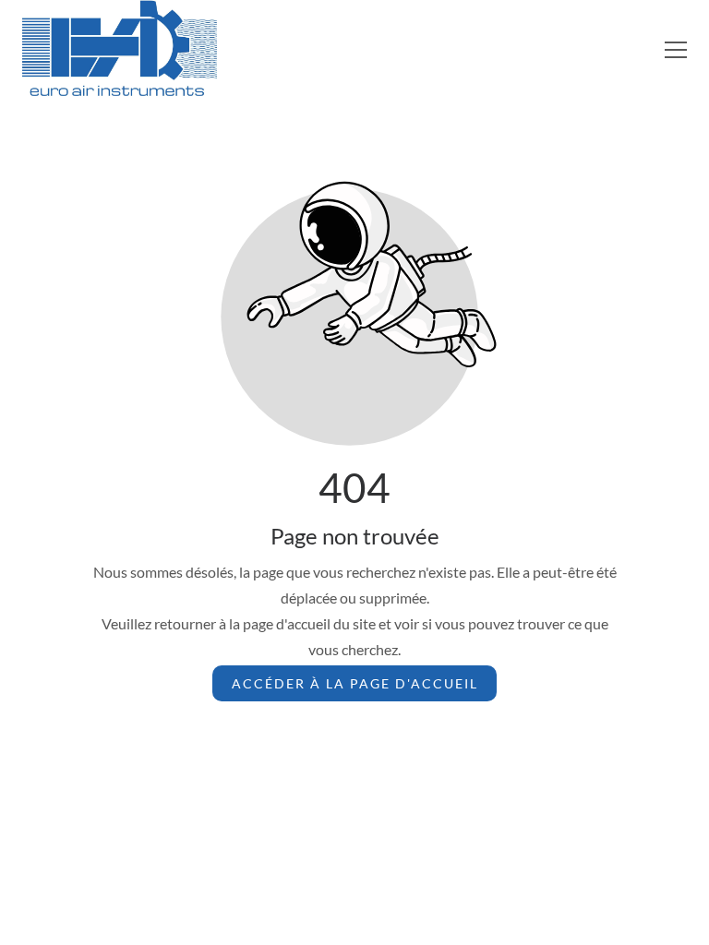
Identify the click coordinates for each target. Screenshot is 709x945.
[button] (675, 50)
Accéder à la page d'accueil (355, 683)
